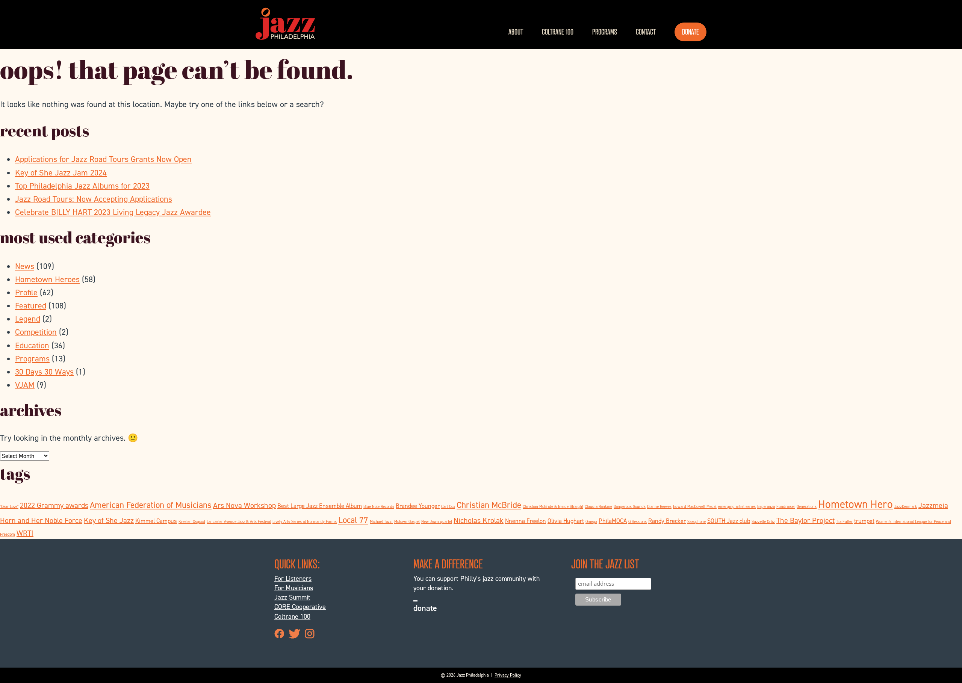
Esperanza (766, 506)
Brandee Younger (418, 506)
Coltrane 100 (557, 31)
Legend (27, 318)
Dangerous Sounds (630, 506)
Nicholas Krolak (479, 520)
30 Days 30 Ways (44, 371)
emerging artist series (737, 506)
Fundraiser (785, 506)
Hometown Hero (855, 504)
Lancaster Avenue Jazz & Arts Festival (239, 521)
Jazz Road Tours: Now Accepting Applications (93, 198)
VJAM (25, 384)
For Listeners (293, 578)
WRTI (25, 533)
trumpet (864, 521)
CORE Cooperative (300, 606)
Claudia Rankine (598, 506)
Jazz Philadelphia (285, 24)
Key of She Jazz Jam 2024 (61, 172)
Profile (26, 292)
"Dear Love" (9, 506)
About (515, 31)
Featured (30, 305)
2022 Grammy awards (54, 505)
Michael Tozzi (381, 521)
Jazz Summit (292, 597)
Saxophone (696, 521)
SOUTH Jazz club (728, 521)
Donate (690, 31)
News (24, 266)
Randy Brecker (667, 521)
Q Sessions (637, 521)
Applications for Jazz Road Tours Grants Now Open (103, 159)
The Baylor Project (805, 520)
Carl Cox (448, 506)
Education (32, 345)
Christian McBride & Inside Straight (553, 506)
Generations (807, 506)
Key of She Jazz (109, 520)
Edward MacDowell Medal (695, 506)
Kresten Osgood (191, 521)
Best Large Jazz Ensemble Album (319, 506)
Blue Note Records (378, 506)
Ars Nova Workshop (244, 505)
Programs (604, 31)
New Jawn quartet (436, 521)
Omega (591, 521)
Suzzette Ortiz (763, 521)
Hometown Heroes (47, 279)
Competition (36, 331)
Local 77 (353, 520)
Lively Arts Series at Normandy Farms (304, 521)
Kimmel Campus (156, 521)
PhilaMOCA (613, 521)
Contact (646, 31)
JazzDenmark (905, 506)
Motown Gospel (407, 521)
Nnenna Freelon (525, 521)
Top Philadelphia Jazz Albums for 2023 (82, 185)
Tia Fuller (844, 521)
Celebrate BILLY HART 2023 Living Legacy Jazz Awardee (113, 212)
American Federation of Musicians (151, 505)
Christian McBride (489, 505)
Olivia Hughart (566, 521)
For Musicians (293, 587)
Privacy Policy (508, 675)
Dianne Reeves (659, 506)
